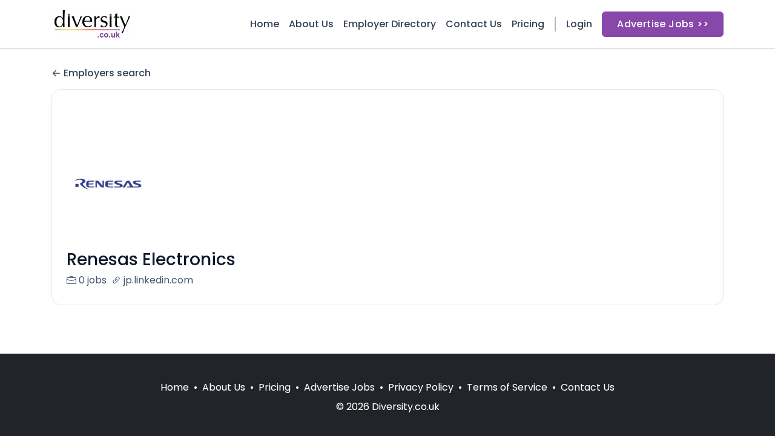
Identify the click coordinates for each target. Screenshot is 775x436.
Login (579, 24)
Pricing (528, 24)
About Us (311, 24)
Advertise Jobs (339, 387)
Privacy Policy (420, 387)
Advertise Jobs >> (662, 24)
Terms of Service (507, 387)
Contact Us (474, 24)
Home (264, 24)
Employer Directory (389, 24)
